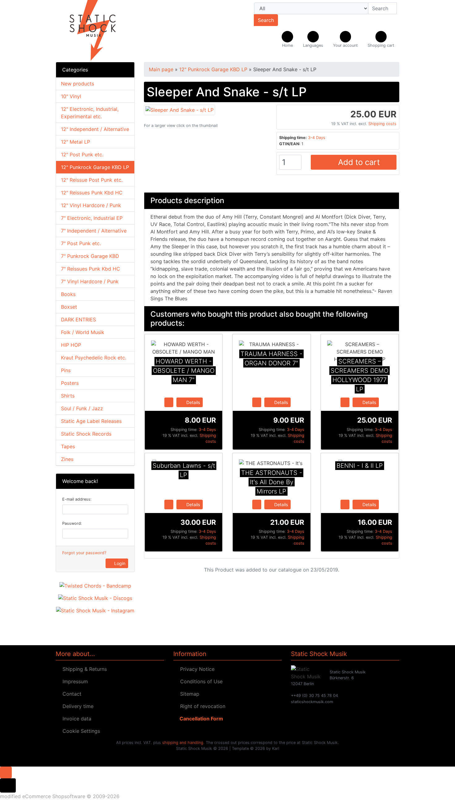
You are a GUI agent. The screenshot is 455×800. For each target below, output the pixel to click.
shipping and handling (182, 742)
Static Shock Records (86, 434)
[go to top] (6, 772)
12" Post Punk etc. (82, 154)
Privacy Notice (195, 669)
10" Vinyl (71, 96)
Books (68, 294)
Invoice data (75, 718)
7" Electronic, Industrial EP (92, 218)
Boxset (69, 307)
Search (266, 20)
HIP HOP (71, 345)
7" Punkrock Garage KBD (90, 256)
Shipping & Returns (83, 669)
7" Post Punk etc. (81, 243)
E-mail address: (77, 499)
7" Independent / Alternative (94, 231)
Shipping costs (382, 123)
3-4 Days (316, 137)
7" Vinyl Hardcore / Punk (90, 281)
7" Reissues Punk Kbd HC (90, 269)
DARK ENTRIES (78, 319)
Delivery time (76, 706)
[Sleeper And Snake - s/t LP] (179, 109)
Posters (70, 383)
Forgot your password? (84, 552)
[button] (313, 39)
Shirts (68, 396)
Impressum (73, 681)
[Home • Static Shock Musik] (110, 31)
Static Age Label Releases (91, 421)
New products (77, 83)
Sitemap (188, 694)
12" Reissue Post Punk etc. (92, 180)
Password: (72, 523)
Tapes (68, 446)
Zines (67, 459)
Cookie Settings (79, 731)
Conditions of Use (200, 681)
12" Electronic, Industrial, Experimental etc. (90, 113)
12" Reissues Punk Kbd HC (92, 192)
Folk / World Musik (82, 332)
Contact (70, 694)
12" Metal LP (75, 142)
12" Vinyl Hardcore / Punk (91, 205)
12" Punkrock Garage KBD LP (95, 167)
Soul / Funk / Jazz (82, 408)
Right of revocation (201, 706)
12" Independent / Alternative (95, 129)
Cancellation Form (200, 718)
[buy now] (168, 402)
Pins (66, 370)
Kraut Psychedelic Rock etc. (93, 357)
